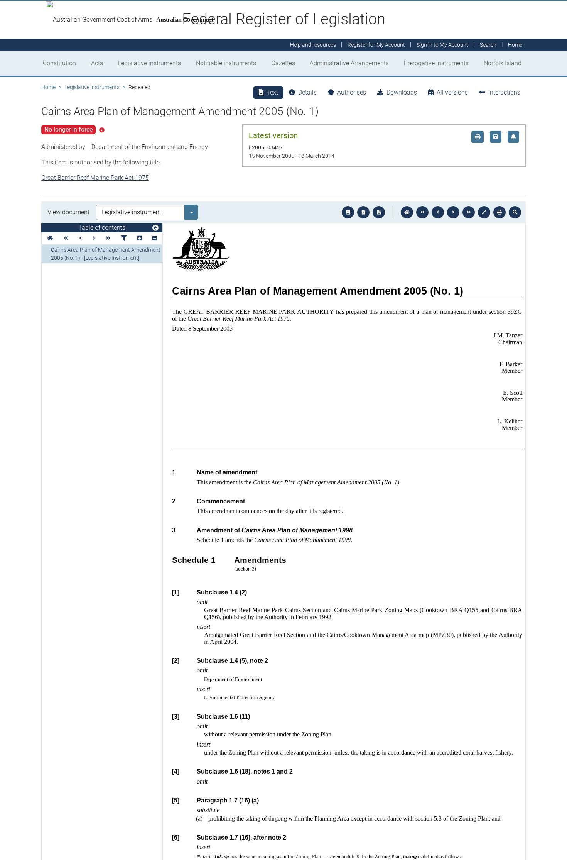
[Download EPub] (348, 212)
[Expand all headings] (139, 238)
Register (376, 45)
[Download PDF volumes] (363, 212)
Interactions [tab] (504, 92)
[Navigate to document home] (407, 212)
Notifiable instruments (226, 63)
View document (68, 212)
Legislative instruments (149, 63)
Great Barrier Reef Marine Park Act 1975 (95, 177)
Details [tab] (307, 92)
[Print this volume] (499, 212)
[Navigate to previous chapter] (422, 212)
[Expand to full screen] (484, 212)
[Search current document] (515, 212)
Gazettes (283, 63)
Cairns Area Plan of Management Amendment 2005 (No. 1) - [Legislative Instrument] (105, 254)
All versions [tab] (452, 92)
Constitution (59, 63)
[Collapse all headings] (154, 238)
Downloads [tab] (401, 92)
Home (48, 87)
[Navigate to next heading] (94, 238)
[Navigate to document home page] (50, 238)
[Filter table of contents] (124, 238)
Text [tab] (272, 92)
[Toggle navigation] (155, 228)
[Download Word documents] (379, 212)
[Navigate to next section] (453, 212)
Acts (97, 63)
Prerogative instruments (436, 63)
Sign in (442, 45)
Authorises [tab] (351, 92)
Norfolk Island (502, 63)
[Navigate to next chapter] (468, 212)
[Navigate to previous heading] (80, 238)
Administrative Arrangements (349, 63)
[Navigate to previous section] (438, 212)
